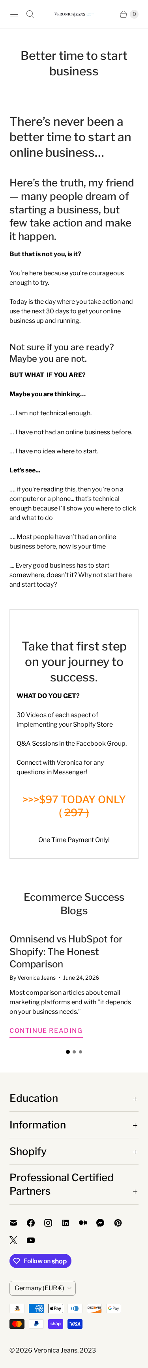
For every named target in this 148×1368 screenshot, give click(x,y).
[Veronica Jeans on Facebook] (35, 1223)
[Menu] (14, 14)
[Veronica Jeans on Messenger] (105, 1223)
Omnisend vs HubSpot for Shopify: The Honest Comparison (66, 951)
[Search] (30, 14)
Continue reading (46, 1030)
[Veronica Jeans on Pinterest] (122, 1223)
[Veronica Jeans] (74, 14)
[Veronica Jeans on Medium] (87, 1223)
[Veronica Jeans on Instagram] (53, 1223)
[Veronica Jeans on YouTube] (35, 1240)
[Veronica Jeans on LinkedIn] (70, 1223)
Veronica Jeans (55, 1350)
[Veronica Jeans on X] (18, 1240)
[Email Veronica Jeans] (18, 1223)
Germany (39, 1288)
